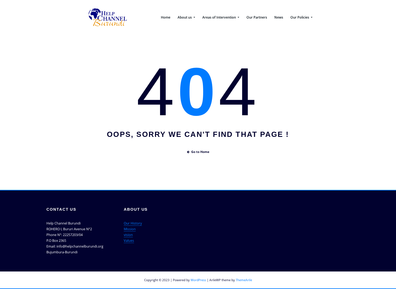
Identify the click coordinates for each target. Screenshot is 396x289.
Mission (130, 229)
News (278, 17)
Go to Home (200, 152)
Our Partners (256, 17)
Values (129, 240)
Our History (133, 223)
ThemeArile (244, 280)
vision (128, 235)
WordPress (198, 280)
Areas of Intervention (219, 17)
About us (185, 17)
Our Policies (300, 17)
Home (165, 17)
